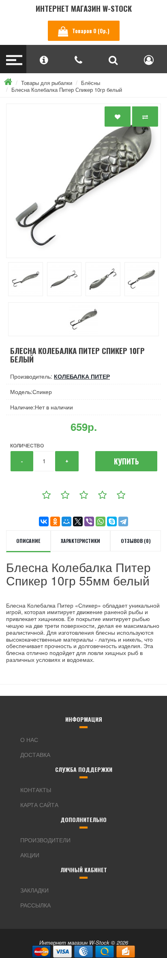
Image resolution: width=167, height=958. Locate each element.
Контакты (35, 790)
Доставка (35, 754)
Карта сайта (39, 805)
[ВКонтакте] (44, 521)
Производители (45, 840)
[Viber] (89, 521)
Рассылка (35, 905)
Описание (28, 540)
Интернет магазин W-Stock (84, 8)
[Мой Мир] (66, 521)
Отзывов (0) (136, 540)
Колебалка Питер (82, 376)
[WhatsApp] (100, 521)
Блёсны (90, 83)
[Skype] (112, 521)
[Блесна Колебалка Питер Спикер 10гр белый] (83, 181)
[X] (78, 521)
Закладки (34, 890)
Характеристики (80, 540)
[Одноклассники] (55, 521)
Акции (29, 855)
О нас (29, 739)
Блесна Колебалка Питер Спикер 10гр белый (66, 89)
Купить (126, 461)
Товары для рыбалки (46, 83)
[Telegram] (123, 521)
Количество (27, 445)
